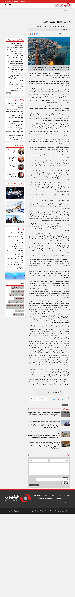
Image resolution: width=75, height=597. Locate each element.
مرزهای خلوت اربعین (17, 291)
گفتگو (16, 145)
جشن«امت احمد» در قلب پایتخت (14, 47)
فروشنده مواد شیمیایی (17, 295)
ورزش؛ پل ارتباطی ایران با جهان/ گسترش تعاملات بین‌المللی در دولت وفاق (15, 105)
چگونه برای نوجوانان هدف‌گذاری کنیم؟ (15, 233)
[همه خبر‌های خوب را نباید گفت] (21, 167)
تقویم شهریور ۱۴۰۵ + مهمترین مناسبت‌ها (15, 256)
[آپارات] (8, 1)
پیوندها (52, 496)
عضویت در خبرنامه (37, 496)
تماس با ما (67, 496)
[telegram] (32, 34)
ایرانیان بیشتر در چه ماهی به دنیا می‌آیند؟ (15, 238)
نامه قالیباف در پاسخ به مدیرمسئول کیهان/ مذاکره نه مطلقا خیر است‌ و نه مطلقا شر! (16, 117)
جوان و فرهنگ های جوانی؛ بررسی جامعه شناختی (15, 268)
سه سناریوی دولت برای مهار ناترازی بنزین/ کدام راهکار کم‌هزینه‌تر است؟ (16, 246)
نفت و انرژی (58, 30)
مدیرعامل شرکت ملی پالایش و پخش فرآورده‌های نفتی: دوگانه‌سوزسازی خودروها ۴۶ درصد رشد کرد (14, 70)
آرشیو (8, 93)
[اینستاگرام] (10, 1)
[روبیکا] (17, 1)
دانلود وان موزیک (18, 314)
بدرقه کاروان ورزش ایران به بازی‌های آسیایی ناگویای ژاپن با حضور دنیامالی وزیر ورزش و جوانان (15, 78)
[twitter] (37, 34)
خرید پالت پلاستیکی (18, 288)
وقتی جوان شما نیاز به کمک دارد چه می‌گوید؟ (15, 260)
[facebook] (30, 34)
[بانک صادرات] (15, 276)
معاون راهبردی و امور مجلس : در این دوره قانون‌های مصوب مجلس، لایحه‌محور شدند (15, 51)
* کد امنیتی (66, 477)
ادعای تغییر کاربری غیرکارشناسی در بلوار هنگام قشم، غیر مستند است (43, 415)
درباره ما (59, 496)
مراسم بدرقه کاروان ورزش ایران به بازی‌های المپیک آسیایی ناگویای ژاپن (15, 57)
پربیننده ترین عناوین (18, 40)
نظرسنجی (41, 498)
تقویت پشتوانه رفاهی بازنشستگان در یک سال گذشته (14, 132)
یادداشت (21, 145)
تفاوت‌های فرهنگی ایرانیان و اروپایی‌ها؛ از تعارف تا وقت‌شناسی (15, 264)
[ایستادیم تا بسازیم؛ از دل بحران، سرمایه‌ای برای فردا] (21, 151)
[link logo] (62, 5)
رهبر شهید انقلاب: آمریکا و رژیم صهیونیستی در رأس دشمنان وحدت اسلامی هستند (15, 63)
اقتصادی (65, 30)
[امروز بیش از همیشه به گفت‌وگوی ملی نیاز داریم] (21, 175)
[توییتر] (15, 1)
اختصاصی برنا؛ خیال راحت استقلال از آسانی (14, 128)
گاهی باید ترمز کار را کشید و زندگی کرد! (14, 251)
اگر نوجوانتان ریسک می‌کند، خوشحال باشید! (16, 242)
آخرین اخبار (9, 40)
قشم (64, 405)
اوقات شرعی (50, 498)
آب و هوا (58, 498)
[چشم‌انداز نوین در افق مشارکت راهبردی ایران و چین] (21, 159)
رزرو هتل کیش (19, 298)
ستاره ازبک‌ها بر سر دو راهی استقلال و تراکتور (16, 44)
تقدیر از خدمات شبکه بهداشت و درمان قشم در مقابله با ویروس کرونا (44, 447)
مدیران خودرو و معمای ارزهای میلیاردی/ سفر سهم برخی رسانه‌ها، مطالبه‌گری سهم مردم (14, 123)
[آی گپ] (5, 1)
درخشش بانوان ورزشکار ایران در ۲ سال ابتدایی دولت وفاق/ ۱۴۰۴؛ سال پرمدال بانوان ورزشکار (14, 137)
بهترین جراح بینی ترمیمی (16, 302)
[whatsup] (35, 34)
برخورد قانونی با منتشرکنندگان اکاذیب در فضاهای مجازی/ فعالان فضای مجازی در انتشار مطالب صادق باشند (43, 436)
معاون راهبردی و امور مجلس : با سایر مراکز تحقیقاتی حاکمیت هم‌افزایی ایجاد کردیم (15, 84)
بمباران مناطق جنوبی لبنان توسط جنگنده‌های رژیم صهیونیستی (15, 89)
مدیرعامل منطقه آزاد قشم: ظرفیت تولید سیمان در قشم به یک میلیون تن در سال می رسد (43, 426)
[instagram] (8, 184)
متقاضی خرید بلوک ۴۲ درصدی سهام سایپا (59, 10)
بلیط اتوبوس (20, 311)
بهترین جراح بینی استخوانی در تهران (15, 306)
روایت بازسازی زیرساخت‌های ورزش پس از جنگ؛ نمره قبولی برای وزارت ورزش (14, 111)
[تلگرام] (12, 1)
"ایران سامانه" (8, 511)
